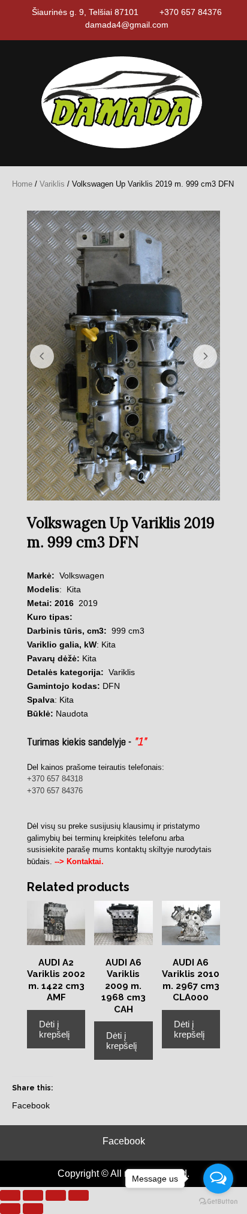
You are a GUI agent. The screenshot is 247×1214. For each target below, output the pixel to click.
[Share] (56, 1195)
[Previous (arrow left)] (10, 1208)
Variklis (52, 183)
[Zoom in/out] (10, 1195)
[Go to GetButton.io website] (218, 1202)
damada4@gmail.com (126, 24)
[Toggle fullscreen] (33, 1195)
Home (22, 183)
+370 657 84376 (190, 12)
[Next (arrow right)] (33, 1208)
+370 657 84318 (55, 778)
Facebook (124, 1141)
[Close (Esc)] (78, 1195)
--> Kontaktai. (79, 861)
